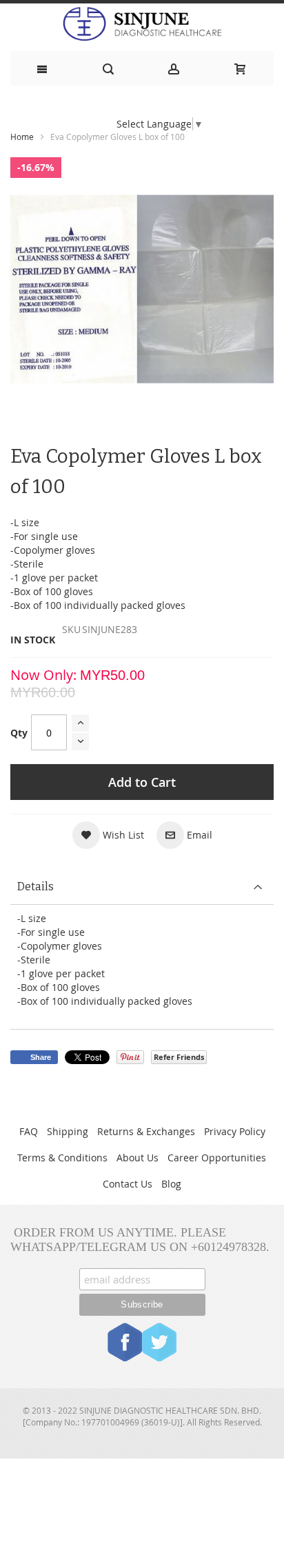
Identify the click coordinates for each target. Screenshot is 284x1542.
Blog (171, 1183)
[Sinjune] (142, 24)
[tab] (142, 887)
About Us (137, 1157)
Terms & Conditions (62, 1157)
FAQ (28, 1131)
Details (35, 886)
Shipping (67, 1131)
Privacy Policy (234, 1131)
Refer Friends (179, 1057)
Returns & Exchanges (146, 1131)
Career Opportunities (217, 1157)
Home (22, 136)
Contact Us (127, 1183)
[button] (108, 835)
